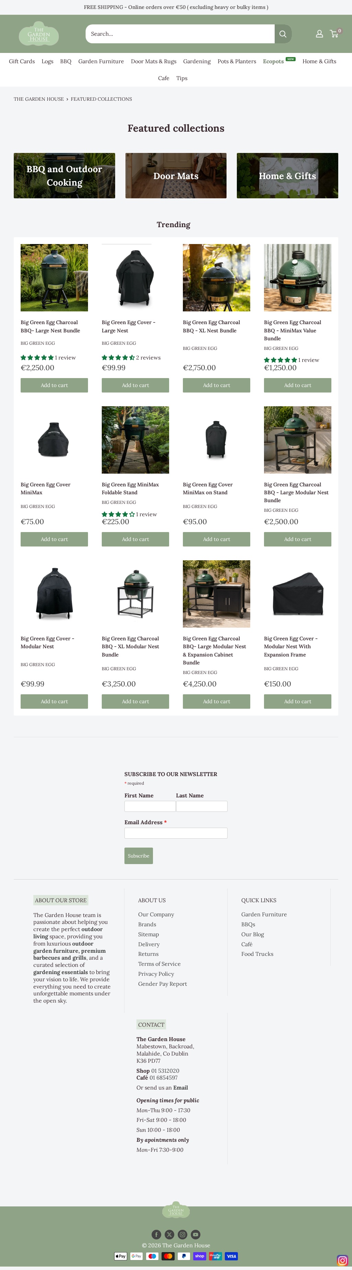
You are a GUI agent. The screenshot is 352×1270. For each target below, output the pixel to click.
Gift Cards (22, 61)
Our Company (156, 914)
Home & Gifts (319, 61)
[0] (334, 33)
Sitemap (148, 934)
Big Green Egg (38, 343)
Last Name (190, 795)
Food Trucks (257, 953)
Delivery (149, 944)
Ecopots (278, 61)
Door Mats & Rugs (153, 61)
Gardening (197, 61)
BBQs (248, 924)
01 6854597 (163, 1077)
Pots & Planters (237, 61)
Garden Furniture (101, 61)
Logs (47, 61)
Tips (181, 78)
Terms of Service (159, 963)
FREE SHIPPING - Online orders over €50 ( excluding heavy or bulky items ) (176, 7)
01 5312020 (165, 1070)
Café (247, 944)
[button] (38, 357)
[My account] (319, 33)
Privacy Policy (156, 973)
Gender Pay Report (162, 983)
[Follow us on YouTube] (195, 1234)
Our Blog (252, 934)
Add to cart (54, 385)
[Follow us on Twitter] (169, 1234)
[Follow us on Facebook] (156, 1234)
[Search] (283, 33)
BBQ (66, 61)
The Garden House (39, 99)
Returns (148, 953)
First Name (139, 795)
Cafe (163, 78)
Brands (147, 924)
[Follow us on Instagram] (182, 1234)
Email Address (145, 822)
